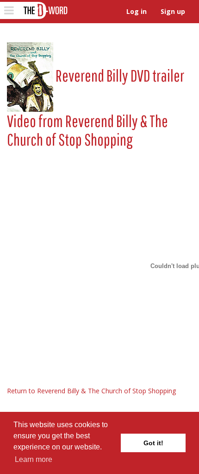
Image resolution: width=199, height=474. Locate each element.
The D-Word (45, 10)
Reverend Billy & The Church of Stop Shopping (87, 130)
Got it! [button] (153, 443)
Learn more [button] (33, 459)
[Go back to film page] (30, 75)
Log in (136, 11)
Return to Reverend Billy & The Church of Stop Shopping (91, 390)
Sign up (173, 11)
